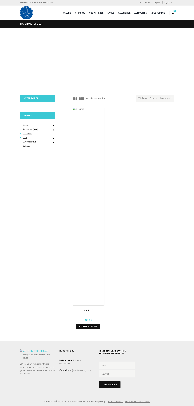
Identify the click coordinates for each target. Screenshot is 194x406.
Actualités (140, 12)
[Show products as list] (81, 98)
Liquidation (27, 133)
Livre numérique (29, 142)
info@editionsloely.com (79, 370)
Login (166, 2)
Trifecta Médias (115, 401)
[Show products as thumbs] (75, 98)
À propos (80, 12)
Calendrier (124, 12)
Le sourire (88, 310)
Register (157, 2)
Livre (25, 137)
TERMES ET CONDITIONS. (137, 401)
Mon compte (145, 2)
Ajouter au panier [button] (88, 326)
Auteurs (26, 125)
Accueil (67, 12)
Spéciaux (26, 146)
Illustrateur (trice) (30, 129)
